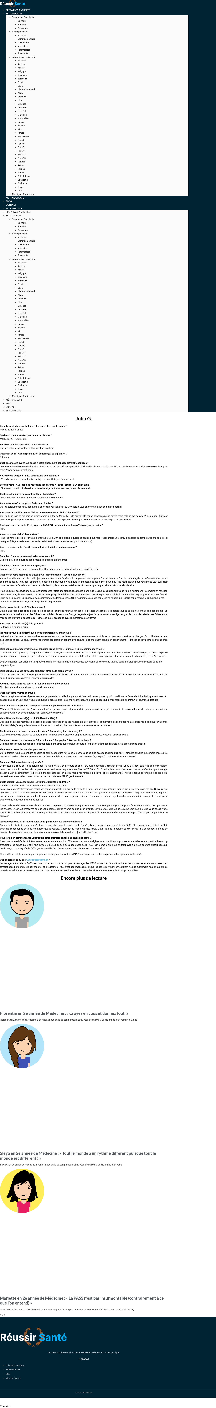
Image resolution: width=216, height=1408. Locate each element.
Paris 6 (21, 143)
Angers (21, 67)
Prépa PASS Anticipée (18, 212)
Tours (20, 187)
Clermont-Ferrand (26, 89)
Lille (20, 100)
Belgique (22, 71)
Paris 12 (22, 154)
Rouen (21, 172)
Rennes (21, 169)
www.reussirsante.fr (37, 859)
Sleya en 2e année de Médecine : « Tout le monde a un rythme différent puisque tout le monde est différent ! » (78, 1156)
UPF (20, 392)
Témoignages (14, 13)
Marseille (22, 115)
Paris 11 (22, 151)
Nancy (21, 122)
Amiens (21, 64)
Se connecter (14, 208)
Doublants (23, 28)
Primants (22, 24)
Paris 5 (21, 140)
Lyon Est (22, 111)
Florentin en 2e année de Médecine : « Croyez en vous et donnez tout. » (64, 1013)
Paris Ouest (23, 136)
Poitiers (21, 161)
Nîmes (21, 132)
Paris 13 (22, 158)
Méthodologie (14, 399)
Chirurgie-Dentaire (26, 39)
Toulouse (22, 183)
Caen (20, 86)
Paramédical (24, 50)
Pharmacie (23, 53)
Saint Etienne (24, 176)
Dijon (20, 93)
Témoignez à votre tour (23, 396)
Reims (21, 165)
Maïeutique (23, 42)
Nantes (21, 125)
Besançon (22, 75)
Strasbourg (23, 180)
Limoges (22, 104)
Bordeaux (22, 78)
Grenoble (22, 96)
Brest (20, 82)
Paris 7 (21, 147)
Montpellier (23, 118)
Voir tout (22, 21)
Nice (20, 129)
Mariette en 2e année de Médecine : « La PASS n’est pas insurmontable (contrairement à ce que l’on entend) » (82, 1301)
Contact (11, 407)
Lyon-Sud (22, 107)
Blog (8, 403)
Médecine (22, 46)
